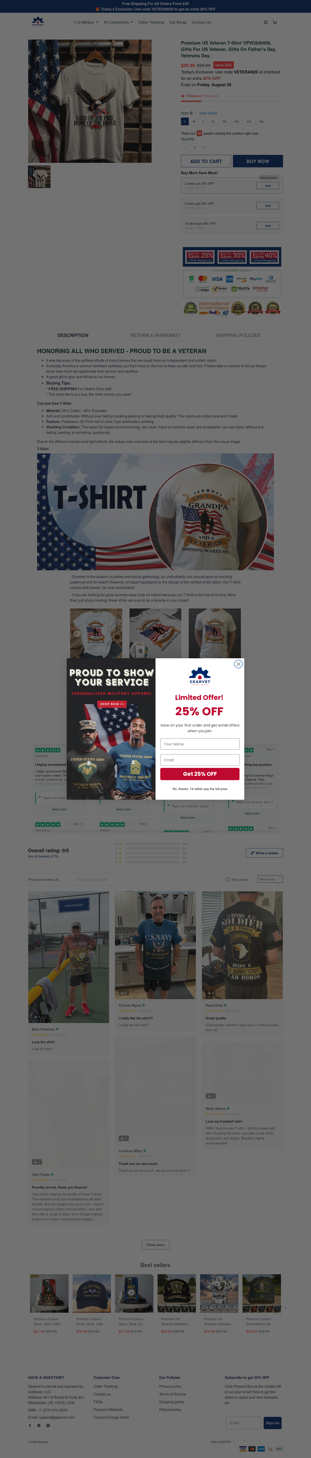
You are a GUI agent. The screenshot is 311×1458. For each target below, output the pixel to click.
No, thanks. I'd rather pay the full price (200, 789)
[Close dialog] (238, 664)
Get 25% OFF (200, 774)
